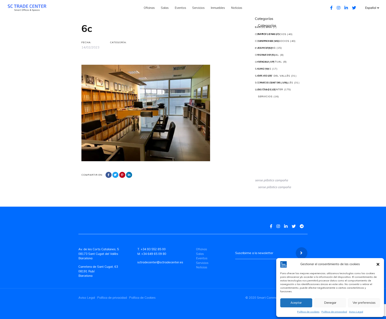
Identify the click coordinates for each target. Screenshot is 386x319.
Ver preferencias (364, 303)
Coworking (264, 40)
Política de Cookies (142, 298)
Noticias (201, 267)
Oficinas (261, 61)
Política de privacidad (334, 311)
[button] (378, 264)
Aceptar (296, 303)
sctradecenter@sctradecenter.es (160, 262)
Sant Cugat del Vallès (272, 75)
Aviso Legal (356, 311)
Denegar (330, 303)
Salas (259, 68)
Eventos (261, 47)
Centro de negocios (270, 34)
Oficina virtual (267, 54)
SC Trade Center (267, 82)
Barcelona (263, 27)
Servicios (262, 89)
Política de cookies (308, 311)
